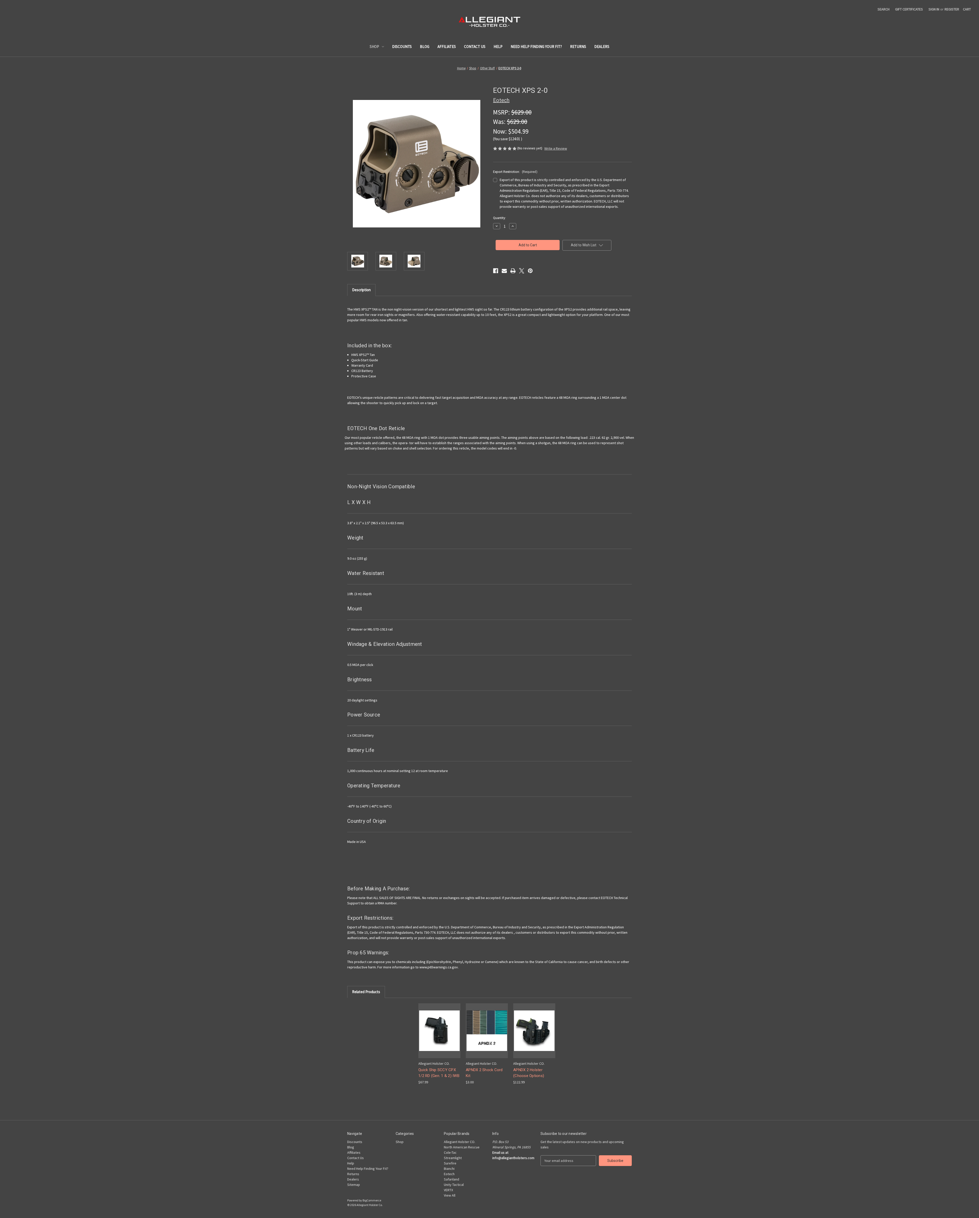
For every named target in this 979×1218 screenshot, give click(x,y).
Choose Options (440, 1035)
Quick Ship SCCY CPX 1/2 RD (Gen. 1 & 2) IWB (438, 1073)
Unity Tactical (454, 1184)
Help (498, 46)
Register (952, 9)
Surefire (450, 1163)
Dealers (601, 46)
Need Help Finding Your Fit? (536, 46)
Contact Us (474, 46)
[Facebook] (495, 270)
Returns (578, 46)
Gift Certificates (909, 9)
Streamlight (453, 1158)
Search (884, 9)
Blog (424, 46)
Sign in (934, 9)
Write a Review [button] (555, 148)
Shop (374, 46)
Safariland (451, 1179)
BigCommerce (372, 1200)
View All (449, 1195)
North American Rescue (462, 1147)
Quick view (435, 1026)
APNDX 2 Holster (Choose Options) (528, 1073)
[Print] (513, 270)
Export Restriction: (515, 172)
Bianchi (449, 1168)
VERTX (448, 1190)
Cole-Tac (450, 1152)
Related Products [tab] (366, 991)
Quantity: (499, 218)
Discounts (402, 46)
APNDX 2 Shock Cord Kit (484, 1073)
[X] (521, 270)
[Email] (504, 270)
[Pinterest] (530, 270)
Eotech (449, 1174)
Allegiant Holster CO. (459, 1141)
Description (361, 289)
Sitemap (353, 1184)
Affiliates (446, 46)
